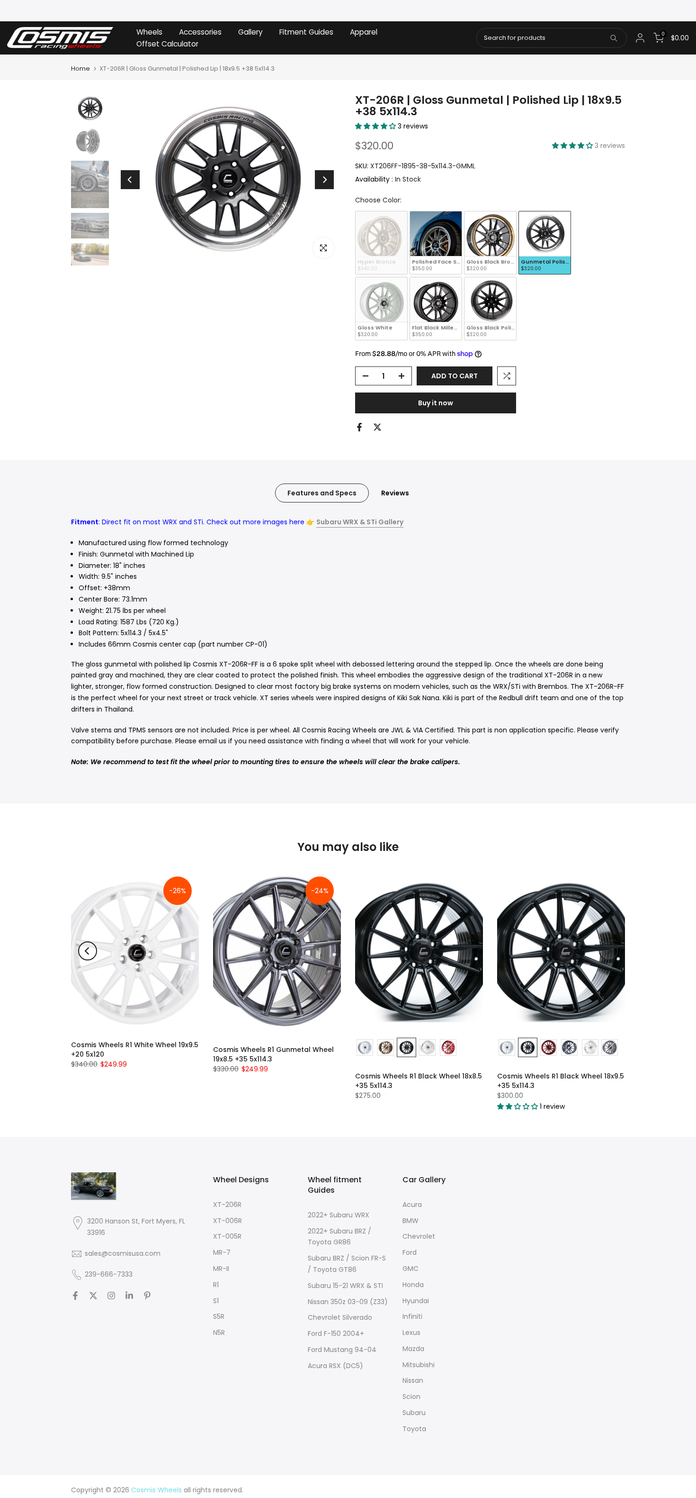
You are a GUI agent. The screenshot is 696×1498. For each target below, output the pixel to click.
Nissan (412, 1380)
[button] (376, 126)
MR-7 (222, 1252)
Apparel (363, 32)
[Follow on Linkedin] (129, 1295)
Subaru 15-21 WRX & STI (345, 1285)
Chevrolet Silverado (340, 1317)
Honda (413, 1284)
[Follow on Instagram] (111, 1295)
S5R (218, 1316)
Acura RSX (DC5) (335, 1365)
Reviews (395, 493)
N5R (219, 1332)
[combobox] (551, 37)
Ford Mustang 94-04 (342, 1349)
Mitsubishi (418, 1365)
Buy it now (435, 403)
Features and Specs (322, 493)
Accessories (200, 32)
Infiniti (412, 1316)
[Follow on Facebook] (75, 1295)
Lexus (411, 1332)
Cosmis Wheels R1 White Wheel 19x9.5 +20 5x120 (134, 1049)
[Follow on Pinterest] (147, 1295)
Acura (412, 1204)
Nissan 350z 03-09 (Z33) (348, 1301)
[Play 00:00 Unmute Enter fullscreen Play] (227, 179)
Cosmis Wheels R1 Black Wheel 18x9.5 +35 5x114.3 (560, 1080)
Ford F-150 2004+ (336, 1333)
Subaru (414, 1412)
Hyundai (415, 1301)
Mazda (413, 1348)
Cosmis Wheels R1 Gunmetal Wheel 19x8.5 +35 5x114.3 (273, 1054)
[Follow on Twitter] (93, 1295)
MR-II (221, 1268)
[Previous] (130, 179)
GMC (410, 1268)
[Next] (324, 179)
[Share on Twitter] (377, 427)
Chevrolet (418, 1236)
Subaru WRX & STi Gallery (359, 522)
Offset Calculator (167, 44)
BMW (410, 1220)
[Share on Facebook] (359, 427)
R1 (216, 1284)
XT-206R (227, 1204)
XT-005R (227, 1236)
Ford (409, 1252)
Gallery (250, 32)
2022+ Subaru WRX (338, 1215)
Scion (411, 1396)
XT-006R (227, 1220)
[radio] (381, 242)
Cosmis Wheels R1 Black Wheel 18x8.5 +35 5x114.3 (418, 1080)
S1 (216, 1301)
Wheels (149, 32)
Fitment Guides (306, 32)
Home (80, 68)
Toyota (414, 1429)
